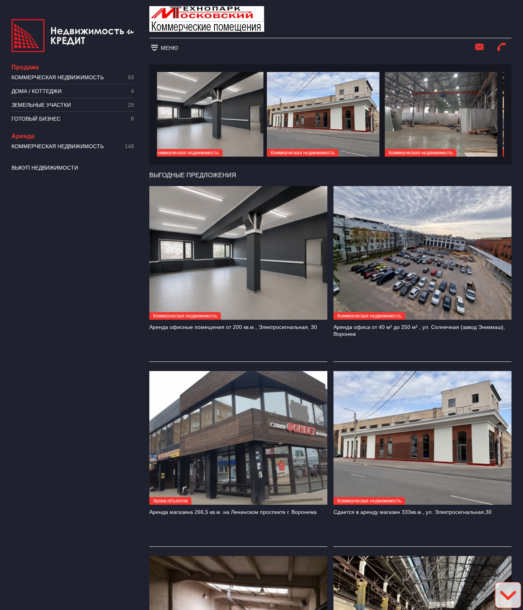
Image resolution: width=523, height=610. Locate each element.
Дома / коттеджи (72, 91)
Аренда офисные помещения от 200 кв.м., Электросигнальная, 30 (233, 327)
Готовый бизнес (72, 119)
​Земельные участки (72, 105)
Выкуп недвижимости (44, 168)
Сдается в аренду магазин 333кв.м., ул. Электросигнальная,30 (412, 512)
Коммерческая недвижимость (72, 77)
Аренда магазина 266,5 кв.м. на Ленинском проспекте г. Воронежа (233, 512)
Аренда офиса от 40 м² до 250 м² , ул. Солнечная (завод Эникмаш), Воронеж (419, 330)
